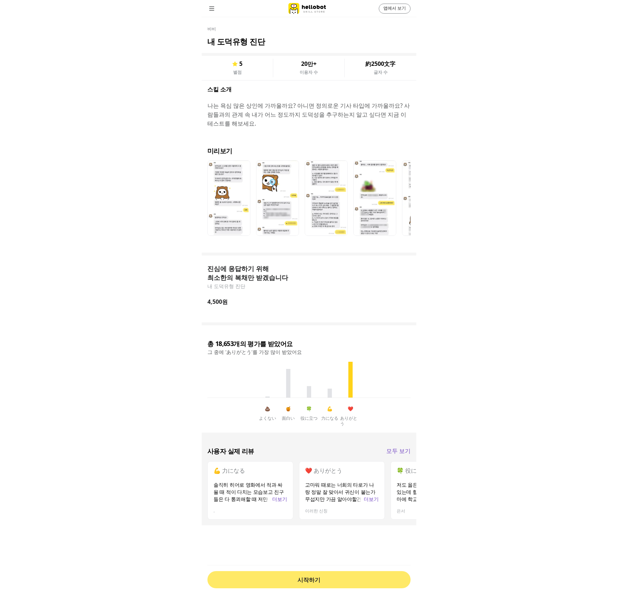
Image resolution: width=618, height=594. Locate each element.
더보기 (279, 499)
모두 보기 (398, 451)
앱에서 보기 (394, 8)
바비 (211, 29)
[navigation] (221, 8)
